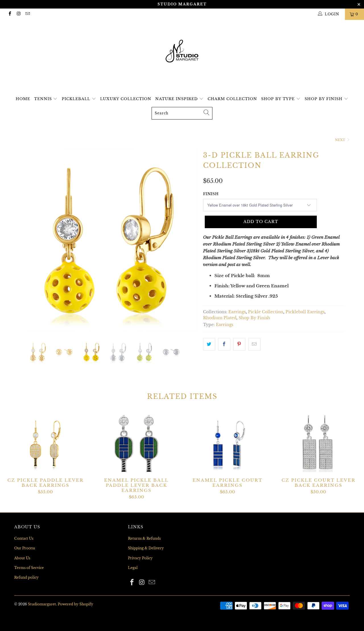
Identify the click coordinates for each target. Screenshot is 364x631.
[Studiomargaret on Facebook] (9, 14)
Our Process (24, 548)
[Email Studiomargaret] (27, 14)
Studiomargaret (42, 604)
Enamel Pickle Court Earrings (227, 443)
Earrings (237, 312)
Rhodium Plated (219, 318)
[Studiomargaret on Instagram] (18, 14)
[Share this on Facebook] (224, 344)
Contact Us (23, 538)
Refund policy (26, 577)
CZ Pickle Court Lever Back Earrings (318, 443)
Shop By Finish (324, 98)
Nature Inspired (177, 98)
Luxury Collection (125, 98)
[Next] (187, 240)
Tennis (43, 98)
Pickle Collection (265, 312)
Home (23, 98)
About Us (22, 558)
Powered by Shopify (75, 604)
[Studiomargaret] (182, 52)
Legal (133, 568)
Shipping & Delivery (146, 548)
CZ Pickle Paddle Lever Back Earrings (45, 443)
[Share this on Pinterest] (239, 344)
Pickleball (77, 98)
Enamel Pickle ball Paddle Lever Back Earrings (136, 443)
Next (340, 140)
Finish (210, 193)
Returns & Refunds (144, 538)
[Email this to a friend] (254, 344)
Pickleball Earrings (305, 312)
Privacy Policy (140, 558)
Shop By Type (278, 98)
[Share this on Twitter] (209, 344)
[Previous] (24, 240)
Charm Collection (232, 98)
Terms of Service (29, 568)
